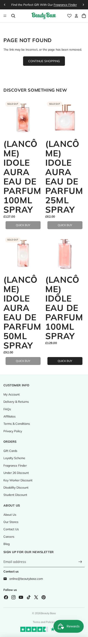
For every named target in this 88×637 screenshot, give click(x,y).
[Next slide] (83, 4)
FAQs (7, 409)
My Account (11, 394)
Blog (6, 544)
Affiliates (9, 416)
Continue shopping (44, 61)
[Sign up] (80, 562)
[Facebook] (6, 597)
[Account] (76, 16)
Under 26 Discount (16, 473)
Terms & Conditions (16, 424)
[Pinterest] (43, 597)
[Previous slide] (4, 4)
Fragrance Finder (15, 465)
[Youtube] (20, 597)
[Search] (13, 16)
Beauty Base (48, 613)
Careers (8, 537)
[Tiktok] (28, 597)
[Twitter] (36, 597)
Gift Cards (10, 451)
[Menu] (5, 16)
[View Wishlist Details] (69, 16)
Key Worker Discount (17, 480)
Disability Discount (15, 487)
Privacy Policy (12, 431)
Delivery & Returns (16, 402)
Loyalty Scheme (14, 458)
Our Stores (10, 522)
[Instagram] (13, 597)
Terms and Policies (44, 622)
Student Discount (15, 495)
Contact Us (11, 529)
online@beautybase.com (26, 579)
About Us (9, 515)
